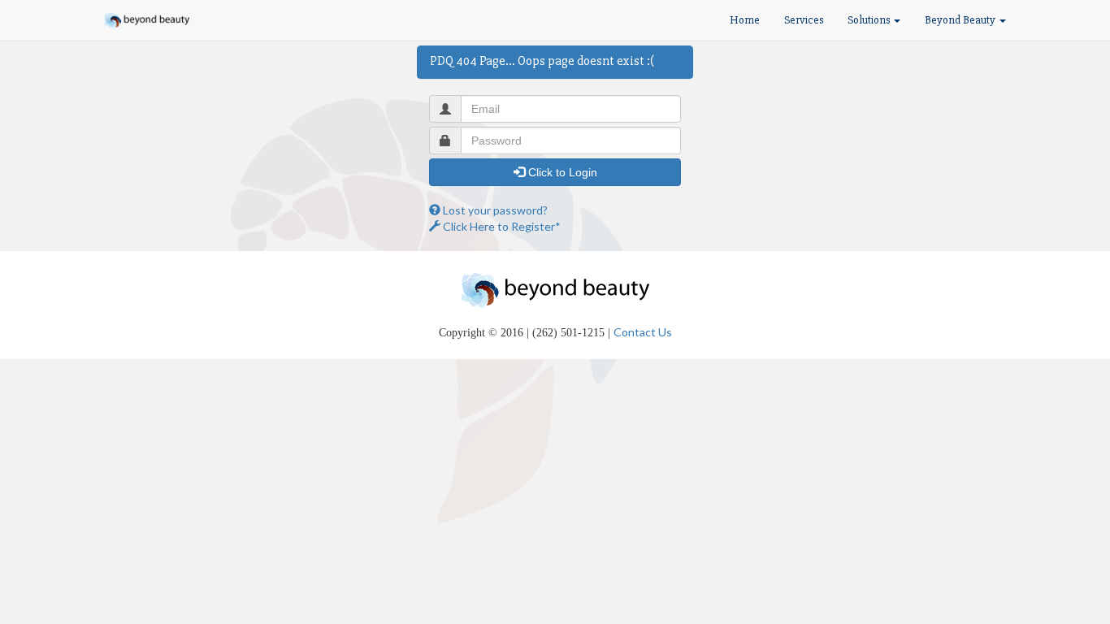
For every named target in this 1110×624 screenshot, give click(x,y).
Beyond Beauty (961, 20)
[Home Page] (147, 20)
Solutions (870, 20)
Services (803, 20)
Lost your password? (494, 210)
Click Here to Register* (500, 226)
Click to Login (561, 172)
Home (745, 20)
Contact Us (643, 332)
